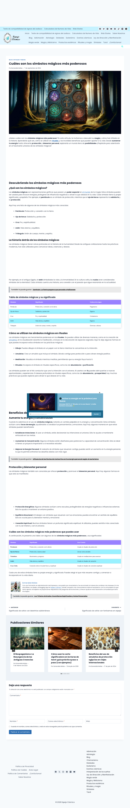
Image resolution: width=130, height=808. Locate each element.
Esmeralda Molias (16, 68)
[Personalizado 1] (126, 29)
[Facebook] (100, 29)
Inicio (27, 33)
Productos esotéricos (67, 42)
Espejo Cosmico (56, 587)
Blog (30, 38)
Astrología (50, 38)
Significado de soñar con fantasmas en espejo (101, 609)
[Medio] (122, 29)
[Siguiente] (116, 649)
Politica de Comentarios (18, 773)
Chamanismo (92, 760)
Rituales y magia (85, 42)
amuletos (13, 340)
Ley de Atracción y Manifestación (107, 38)
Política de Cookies (19, 770)
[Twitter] (103, 29)
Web (88, 721)
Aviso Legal (33, 770)
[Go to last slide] (13, 649)
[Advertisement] (57, 13)
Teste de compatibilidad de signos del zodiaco (22, 29)
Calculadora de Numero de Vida (57, 29)
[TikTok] (118, 29)
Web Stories (78, 29)
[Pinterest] (115, 29)
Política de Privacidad (25, 766)
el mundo (86, 192)
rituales (55, 141)
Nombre (14, 721)
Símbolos (97, 42)
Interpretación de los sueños (98, 772)
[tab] (61, 673)
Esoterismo (70, 38)
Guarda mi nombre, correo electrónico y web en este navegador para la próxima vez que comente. (46, 727)
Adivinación (39, 38)
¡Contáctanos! (115, 42)
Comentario (15, 695)
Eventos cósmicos (84, 38)
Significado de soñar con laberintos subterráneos (29, 609)
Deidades (60, 38)
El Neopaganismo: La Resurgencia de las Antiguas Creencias (24, 657)
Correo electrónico (56, 721)
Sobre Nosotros (119, 33)
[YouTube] (111, 29)
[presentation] (27, 638)
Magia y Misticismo (49, 42)
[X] (59, 771)
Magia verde (34, 42)
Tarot (105, 42)
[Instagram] (107, 29)
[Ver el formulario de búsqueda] (122, 46)
